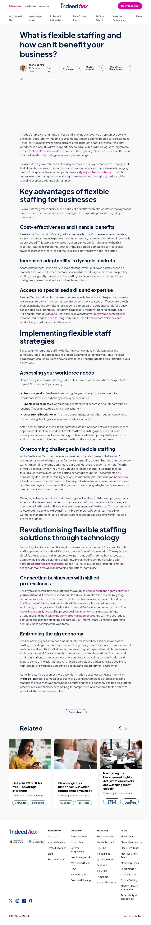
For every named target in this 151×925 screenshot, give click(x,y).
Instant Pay (76, 842)
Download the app (80, 880)
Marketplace (103, 853)
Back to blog (75, 712)
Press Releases (56, 859)
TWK (140, 916)
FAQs (139, 16)
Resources (102, 876)
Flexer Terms (128, 836)
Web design (129, 916)
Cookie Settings (130, 880)
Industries (102, 870)
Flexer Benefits (78, 836)
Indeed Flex (55, 313)
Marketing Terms (130, 862)
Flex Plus (82, 595)
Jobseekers (15, 6)
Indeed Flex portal (106, 882)
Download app (130, 5)
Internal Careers (56, 842)
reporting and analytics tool (37, 611)
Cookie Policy (128, 874)
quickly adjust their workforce (92, 172)
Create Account (105, 842)
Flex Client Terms (130, 847)
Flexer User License (131, 842)
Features (102, 865)
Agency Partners (106, 859)
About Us (44, 6)
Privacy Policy (128, 868)
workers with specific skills (105, 313)
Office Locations (57, 847)
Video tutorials (78, 874)
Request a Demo (106, 836)
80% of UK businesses (42, 151)
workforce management (75, 615)
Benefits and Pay (80, 18)
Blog (50, 853)
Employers (30, 6)
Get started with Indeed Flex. (45, 691)
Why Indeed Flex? (80, 862)
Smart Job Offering (37, 603)
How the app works (81, 857)
